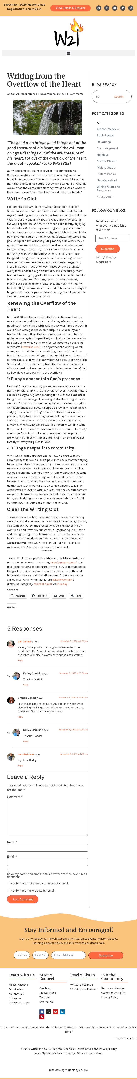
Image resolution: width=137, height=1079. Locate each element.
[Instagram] (106, 8)
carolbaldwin (26, 754)
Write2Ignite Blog (81, 984)
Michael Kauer (43, 584)
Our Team (45, 988)
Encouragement (107, 148)
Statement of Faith (113, 992)
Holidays (103, 154)
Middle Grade (106, 167)
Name (12, 842)
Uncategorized (107, 180)
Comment (15, 796)
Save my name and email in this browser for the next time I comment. (47, 875)
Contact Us (46, 1001)
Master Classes (107, 161)
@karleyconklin (62, 579)
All (98, 122)
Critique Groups (19, 1002)
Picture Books (106, 174)
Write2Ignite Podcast (83, 989)
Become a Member (113, 988)
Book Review (105, 135)
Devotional (104, 142)
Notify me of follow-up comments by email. (39, 883)
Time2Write (16, 989)
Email (12, 856)
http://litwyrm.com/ (63, 562)
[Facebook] (98, 8)
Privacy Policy (110, 997)
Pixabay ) (63, 584)
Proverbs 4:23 (31, 347)
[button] (68, 53)
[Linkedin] (122, 8)
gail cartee (24, 641)
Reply (20, 660)
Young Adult (105, 196)
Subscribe (107, 248)
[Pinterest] (130, 8)
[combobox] (98, 96)
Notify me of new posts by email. (32, 890)
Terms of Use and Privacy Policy (97, 1048)
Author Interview (108, 129)
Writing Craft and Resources (108, 188)
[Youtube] (114, 8)
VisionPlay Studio (76, 1070)
